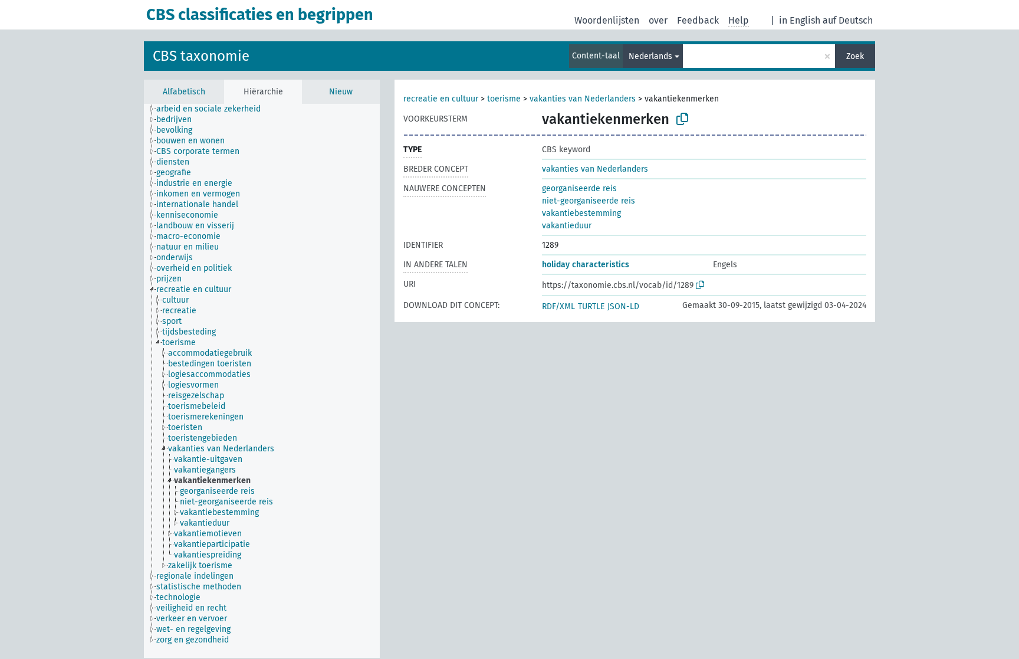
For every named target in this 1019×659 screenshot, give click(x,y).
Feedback (698, 20)
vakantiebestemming (581, 213)
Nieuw (341, 92)
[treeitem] (213, 109)
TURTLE (591, 306)
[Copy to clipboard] (682, 119)
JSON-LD (623, 306)
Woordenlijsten (606, 20)
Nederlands (650, 56)
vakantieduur (566, 226)
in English (799, 20)
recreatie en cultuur (440, 99)
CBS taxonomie (201, 56)
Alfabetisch (184, 92)
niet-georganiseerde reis (588, 201)
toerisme (504, 99)
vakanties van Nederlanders (583, 99)
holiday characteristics (585, 265)
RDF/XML (558, 306)
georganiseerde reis (579, 188)
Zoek (855, 56)
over (658, 20)
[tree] (262, 381)
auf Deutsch (848, 20)
